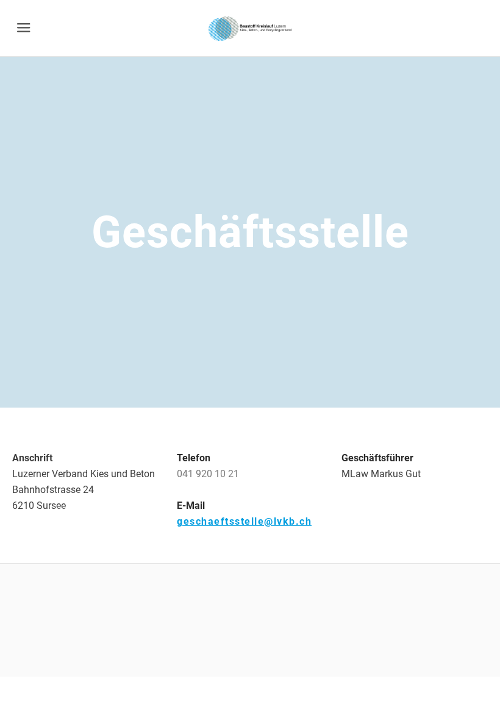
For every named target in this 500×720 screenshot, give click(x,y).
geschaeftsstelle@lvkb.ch (244, 521)
